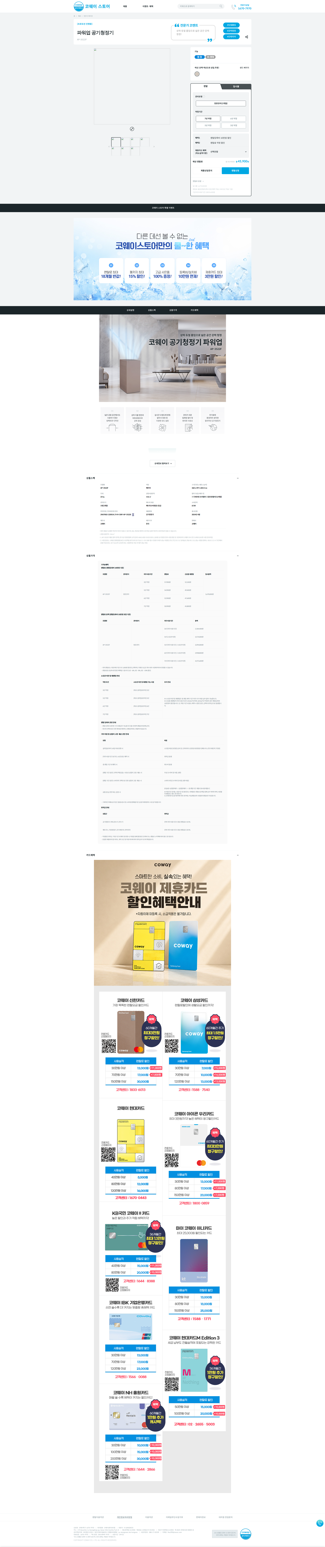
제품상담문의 (206, 170)
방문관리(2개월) (221, 103)
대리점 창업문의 (226, 1517)
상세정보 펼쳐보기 (162, 463)
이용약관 (149, 1517)
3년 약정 (233, 125)
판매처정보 (201, 1517)
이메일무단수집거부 (174, 1517)
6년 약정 (233, 118)
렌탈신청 (235, 170)
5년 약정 (208, 125)
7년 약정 (208, 118)
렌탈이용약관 (98, 1517)
